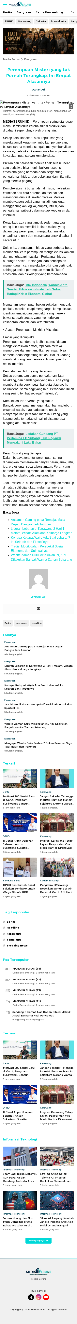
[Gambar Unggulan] (38, 107)
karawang (14, 933)
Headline (37, 623)
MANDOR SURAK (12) (26, 979)
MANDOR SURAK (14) (26, 968)
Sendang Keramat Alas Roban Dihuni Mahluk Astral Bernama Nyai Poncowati (41, 1013)
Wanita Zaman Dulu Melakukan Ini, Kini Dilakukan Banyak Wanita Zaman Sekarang (36, 725)
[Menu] (4, 4)
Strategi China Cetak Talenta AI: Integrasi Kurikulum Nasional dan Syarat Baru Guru (55, 1179)
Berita (8, 623)
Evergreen (30, 59)
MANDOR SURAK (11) (26, 1001)
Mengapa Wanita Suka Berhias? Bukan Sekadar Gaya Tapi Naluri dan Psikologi (38, 744)
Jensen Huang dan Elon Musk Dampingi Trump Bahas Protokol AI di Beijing (18, 1224)
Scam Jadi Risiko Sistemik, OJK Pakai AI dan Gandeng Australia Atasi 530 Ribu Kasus (20, 1179)
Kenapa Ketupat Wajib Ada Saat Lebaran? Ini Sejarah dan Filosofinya (33, 686)
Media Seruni (11, 59)
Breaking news (17, 945)
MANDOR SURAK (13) (26, 990)
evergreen (21, 623)
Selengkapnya (37, 1240)
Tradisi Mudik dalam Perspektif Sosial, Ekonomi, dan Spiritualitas (38, 706)
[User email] (38, 609)
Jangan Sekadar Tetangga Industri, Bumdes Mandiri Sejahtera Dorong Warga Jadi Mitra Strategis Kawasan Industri (56, 803)
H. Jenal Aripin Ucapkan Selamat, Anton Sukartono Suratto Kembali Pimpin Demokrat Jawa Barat (18, 848)
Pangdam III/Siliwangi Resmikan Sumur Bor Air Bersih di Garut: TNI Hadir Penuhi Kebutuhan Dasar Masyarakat (56, 892)
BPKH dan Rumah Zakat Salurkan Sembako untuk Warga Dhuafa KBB (19, 888)
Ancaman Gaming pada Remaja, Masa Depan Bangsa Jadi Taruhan (33, 648)
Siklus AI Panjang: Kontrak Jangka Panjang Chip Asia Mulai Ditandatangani (57, 1222)
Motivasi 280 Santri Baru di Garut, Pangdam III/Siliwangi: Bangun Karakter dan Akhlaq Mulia (19, 803)
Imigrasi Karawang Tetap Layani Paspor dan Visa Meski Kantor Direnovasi (56, 844)
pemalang (14, 939)
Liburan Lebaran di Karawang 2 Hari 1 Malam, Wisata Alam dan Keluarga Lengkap (38, 667)
